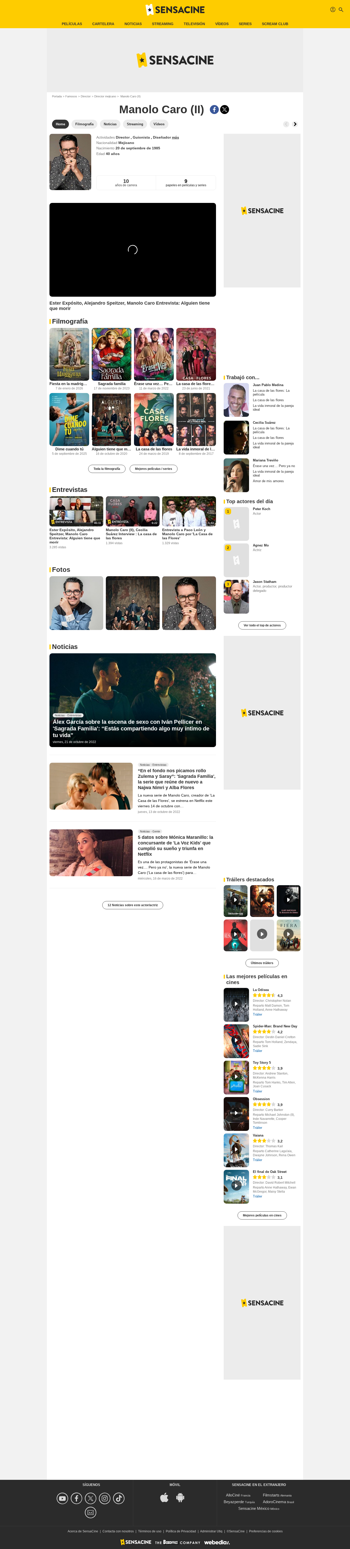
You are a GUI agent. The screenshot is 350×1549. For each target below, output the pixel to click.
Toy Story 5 (262, 1063)
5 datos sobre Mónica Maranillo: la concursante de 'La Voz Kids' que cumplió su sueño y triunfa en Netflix (175, 846)
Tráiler (257, 1014)
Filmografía (70, 321)
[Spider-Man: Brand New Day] (236, 1041)
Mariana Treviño (265, 460)
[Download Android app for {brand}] (183, 1497)
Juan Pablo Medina (268, 385)
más (175, 137)
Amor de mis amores (268, 481)
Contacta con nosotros (118, 1531)
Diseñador (162, 137)
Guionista (142, 137)
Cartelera (103, 24)
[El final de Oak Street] (236, 1187)
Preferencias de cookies (266, 1531)
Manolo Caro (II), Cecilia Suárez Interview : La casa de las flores (131, 534)
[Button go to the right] (295, 124)
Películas (72, 24)
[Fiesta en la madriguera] (69, 354)
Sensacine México (253, 1508)
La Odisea (261, 990)
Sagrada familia (112, 383)
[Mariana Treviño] (236, 475)
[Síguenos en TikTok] (119, 1498)
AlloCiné (233, 1495)
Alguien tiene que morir (111, 449)
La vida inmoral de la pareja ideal (196, 449)
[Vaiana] (236, 1150)
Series (245, 24)
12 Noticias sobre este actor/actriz (133, 905)
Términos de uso (149, 1531)
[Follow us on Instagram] (105, 1498)
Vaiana (258, 1135)
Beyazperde (234, 1502)
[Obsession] (236, 1114)
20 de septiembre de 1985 (138, 148)
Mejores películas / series (153, 469)
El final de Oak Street (269, 1172)
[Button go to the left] (286, 124)
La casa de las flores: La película (196, 383)
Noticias (133, 24)
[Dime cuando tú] (69, 419)
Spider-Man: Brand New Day (275, 1026)
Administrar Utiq (211, 1531)
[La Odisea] (236, 1005)
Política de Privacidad (181, 1531)
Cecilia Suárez (264, 423)
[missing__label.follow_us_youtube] (63, 1498)
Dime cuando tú (69, 449)
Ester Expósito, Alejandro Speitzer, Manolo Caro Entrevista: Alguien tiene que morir (74, 536)
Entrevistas (69, 489)
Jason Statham (264, 582)
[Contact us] (91, 1512)
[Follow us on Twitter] (91, 1498)
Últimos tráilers (262, 963)
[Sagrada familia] (111, 354)
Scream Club (275, 24)
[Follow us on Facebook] (77, 1498)
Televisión (194, 24)
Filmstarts (271, 1495)
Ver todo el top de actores (262, 625)
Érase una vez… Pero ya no (154, 383)
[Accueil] (175, 9)
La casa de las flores (154, 449)
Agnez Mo (261, 545)
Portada (57, 96)
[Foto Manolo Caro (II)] (76, 603)
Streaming (162, 24)
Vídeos (222, 24)
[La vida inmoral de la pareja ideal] (196, 419)
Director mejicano (105, 96)
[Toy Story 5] (236, 1077)
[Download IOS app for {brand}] (167, 1497)
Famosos (71, 96)
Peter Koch (261, 509)
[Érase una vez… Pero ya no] (154, 354)
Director (86, 96)
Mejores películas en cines (262, 1215)
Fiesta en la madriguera (69, 383)
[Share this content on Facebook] (214, 109)
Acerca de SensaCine (83, 1531)
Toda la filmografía (107, 469)
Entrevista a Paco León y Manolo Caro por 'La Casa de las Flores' (187, 534)
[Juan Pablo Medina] (236, 400)
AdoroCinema (274, 1502)
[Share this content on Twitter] (224, 109)
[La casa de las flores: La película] (196, 354)
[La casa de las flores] (154, 419)
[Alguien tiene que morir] (111, 419)
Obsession (261, 1099)
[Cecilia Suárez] (236, 438)
